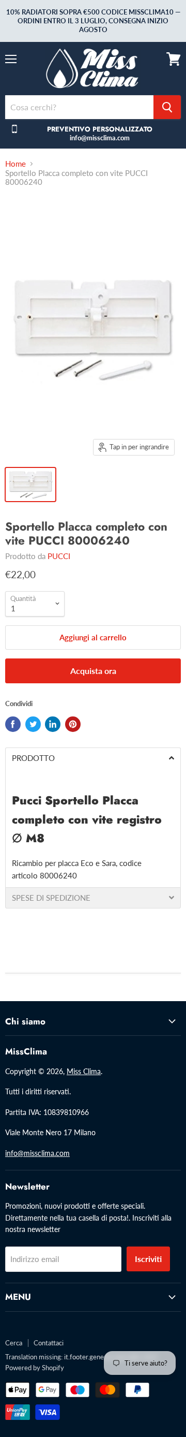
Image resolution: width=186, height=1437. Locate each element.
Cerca (13, 1343)
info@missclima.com (37, 1153)
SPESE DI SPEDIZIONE (51, 898)
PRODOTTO (33, 758)
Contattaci (49, 1343)
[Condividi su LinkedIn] (52, 724)
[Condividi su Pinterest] (73, 724)
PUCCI (59, 556)
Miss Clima (84, 1071)
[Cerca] (167, 107)
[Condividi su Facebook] (13, 724)
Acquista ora (93, 671)
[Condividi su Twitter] (33, 724)
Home (15, 163)
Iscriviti (148, 1259)
